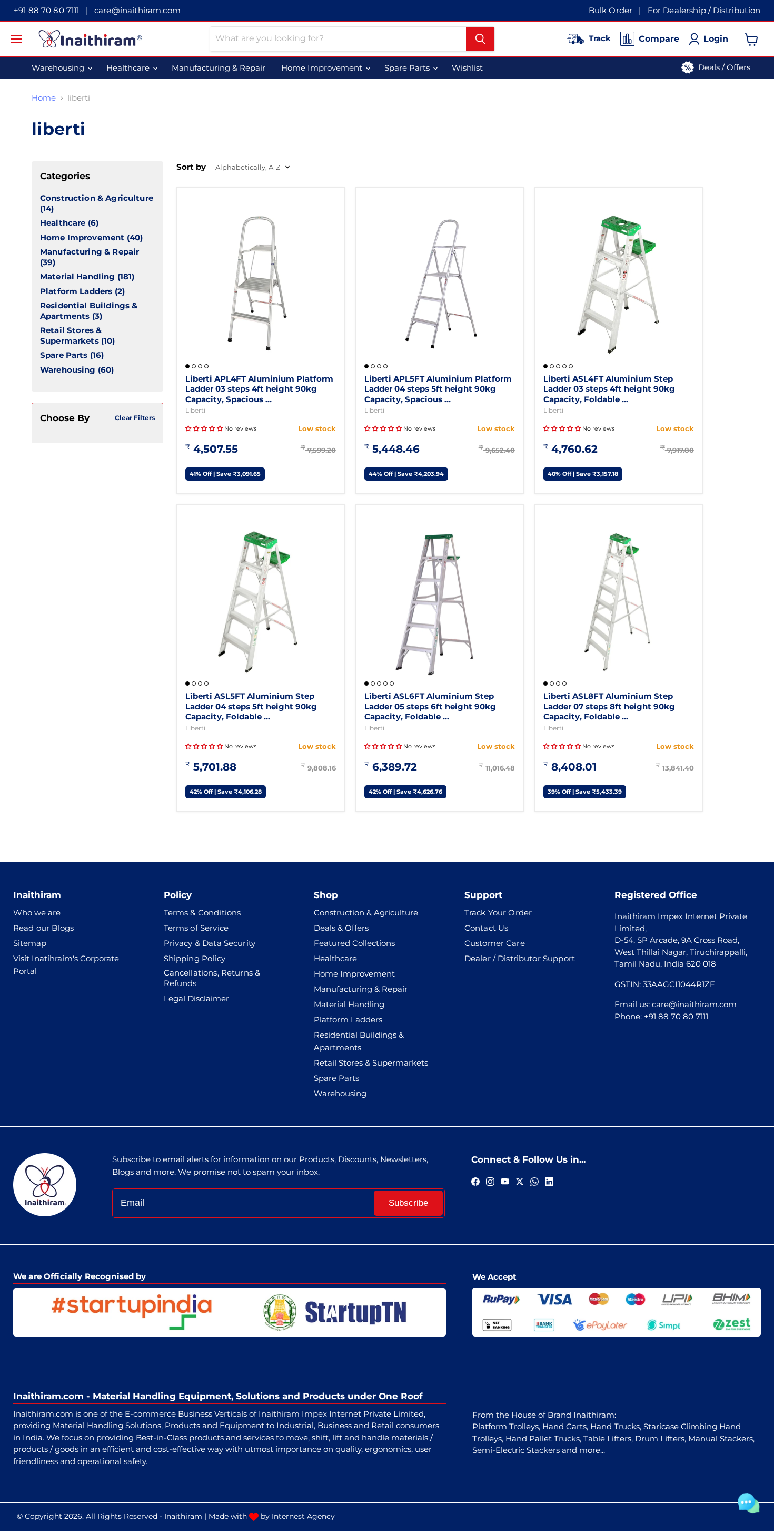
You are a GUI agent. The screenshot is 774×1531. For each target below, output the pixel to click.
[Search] (480, 39)
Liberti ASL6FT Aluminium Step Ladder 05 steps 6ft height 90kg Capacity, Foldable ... (430, 706)
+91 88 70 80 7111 (47, 10)
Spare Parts (64, 355)
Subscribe (408, 1203)
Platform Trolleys (505, 1426)
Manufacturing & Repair (89, 252)
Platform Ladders (76, 291)
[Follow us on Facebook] (475, 1180)
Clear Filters (135, 418)
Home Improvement (82, 237)
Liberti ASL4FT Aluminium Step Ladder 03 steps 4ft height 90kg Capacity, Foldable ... (609, 389)
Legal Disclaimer (196, 998)
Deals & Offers (341, 928)
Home (44, 98)
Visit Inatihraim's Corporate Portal (66, 964)
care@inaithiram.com (137, 10)
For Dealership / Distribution (704, 10)
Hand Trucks (615, 1426)
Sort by (191, 167)
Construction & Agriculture (96, 198)
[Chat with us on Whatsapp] (534, 1180)
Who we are (37, 913)
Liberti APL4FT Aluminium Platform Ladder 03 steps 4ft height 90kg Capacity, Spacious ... (259, 389)
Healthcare (63, 223)
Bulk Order (611, 10)
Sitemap (29, 943)
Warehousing (68, 370)
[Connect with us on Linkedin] (549, 1180)
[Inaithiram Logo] (90, 39)
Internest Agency (303, 1516)
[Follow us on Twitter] (519, 1180)
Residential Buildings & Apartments (88, 310)
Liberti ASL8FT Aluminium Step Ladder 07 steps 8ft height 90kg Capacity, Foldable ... (609, 706)
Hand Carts (564, 1426)
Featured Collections (354, 943)
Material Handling (77, 276)
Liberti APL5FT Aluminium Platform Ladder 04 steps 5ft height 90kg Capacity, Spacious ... (438, 389)
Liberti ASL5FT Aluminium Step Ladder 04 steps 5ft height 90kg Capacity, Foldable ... (251, 706)
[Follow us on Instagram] (490, 1180)
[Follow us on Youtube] (505, 1180)
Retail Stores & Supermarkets (71, 335)
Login (715, 39)
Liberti (195, 410)
